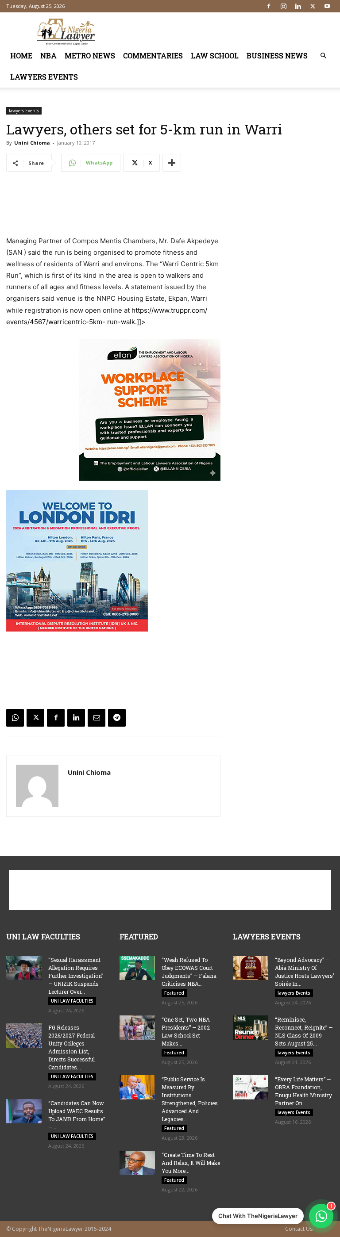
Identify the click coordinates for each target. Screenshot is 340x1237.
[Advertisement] (229, 32)
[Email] (96, 718)
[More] (171, 163)
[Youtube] (327, 6)
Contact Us (299, 1229)
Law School (215, 55)
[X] (312, 6)
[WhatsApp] (15, 718)
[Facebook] (268, 6)
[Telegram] (117, 718)
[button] (323, 56)
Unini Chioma (32, 142)
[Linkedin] (298, 6)
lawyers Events (44, 76)
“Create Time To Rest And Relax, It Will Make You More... (191, 1162)
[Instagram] (283, 6)
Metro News (90, 55)
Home (21, 55)
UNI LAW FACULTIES (72, 1001)
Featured (174, 993)
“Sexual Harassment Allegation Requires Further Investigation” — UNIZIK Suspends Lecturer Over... (75, 975)
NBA (48, 55)
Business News (277, 55)
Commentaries (153, 55)
